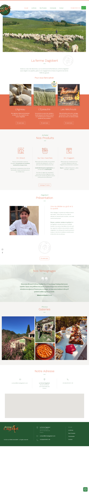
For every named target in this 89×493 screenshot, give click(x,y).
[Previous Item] (4, 338)
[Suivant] (82, 31)
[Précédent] (6, 31)
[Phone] (20, 379)
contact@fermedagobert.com (20, 383)
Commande (71, 436)
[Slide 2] (43, 49)
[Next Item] (84, 338)
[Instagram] (2, 249)
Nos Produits (71, 433)
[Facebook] (2, 253)
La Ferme (70, 430)
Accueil (70, 427)
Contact (70, 439)
